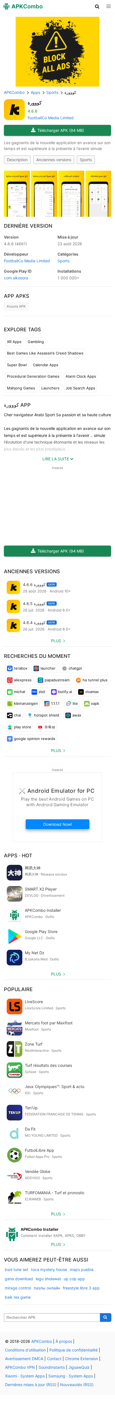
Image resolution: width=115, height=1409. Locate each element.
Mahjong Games (21, 388)
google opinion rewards (34, 738)
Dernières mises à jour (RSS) (30, 1384)
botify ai (65, 691)
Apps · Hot (18, 855)
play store (22, 727)
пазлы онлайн (47, 1288)
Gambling (36, 341)
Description (17, 159)
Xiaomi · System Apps (25, 1376)
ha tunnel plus (95, 680)
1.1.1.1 (55, 703)
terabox (20, 668)
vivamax (92, 691)
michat (19, 691)
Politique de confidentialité (73, 1350)
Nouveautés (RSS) (77, 1384)
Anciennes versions (53, 159)
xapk (95, 703)
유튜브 (49, 727)
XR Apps (14, 341)
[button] (97, 6)
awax (76, 715)
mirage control (18, 1288)
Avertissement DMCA (24, 1358)
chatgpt (75, 668)
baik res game (18, 1297)
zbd (42, 691)
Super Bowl (17, 365)
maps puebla (82, 1269)
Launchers (50, 388)
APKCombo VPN (20, 1367)
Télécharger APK (60, 130)
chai (17, 715)
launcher (48, 668)
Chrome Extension (81, 1358)
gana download (19, 1278)
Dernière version (28, 226)
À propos (64, 1341)
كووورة (35, 103)
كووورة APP (17, 405)
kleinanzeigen (26, 703)
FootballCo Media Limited (51, 117)
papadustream (57, 680)
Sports (86, 159)
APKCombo (14, 92)
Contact (54, 1358)
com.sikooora (16, 277)
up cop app (74, 1278)
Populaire (18, 989)
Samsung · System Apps (70, 1376)
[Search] (105, 1317)
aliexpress (23, 680)
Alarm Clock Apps (81, 376)
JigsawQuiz (79, 1367)
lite (75, 703)
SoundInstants (52, 1367)
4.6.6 (15, 243)
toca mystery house (49, 1269)
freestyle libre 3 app (81, 1288)
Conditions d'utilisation (25, 1350)
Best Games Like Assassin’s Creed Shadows (45, 353)
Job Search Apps (80, 388)
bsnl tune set (16, 1269)
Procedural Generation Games (33, 376)
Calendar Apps (45, 365)
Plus (56, 640)
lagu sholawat (48, 1278)
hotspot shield (46, 715)
